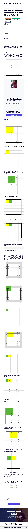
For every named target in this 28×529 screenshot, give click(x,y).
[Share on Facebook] (23, 24)
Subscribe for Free (14, 115)
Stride (6, 39)
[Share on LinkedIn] (19, 24)
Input (6, 35)
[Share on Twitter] (21, 24)
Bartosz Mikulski (8, 23)
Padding (6, 38)
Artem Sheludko (20, 524)
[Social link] (12, 514)
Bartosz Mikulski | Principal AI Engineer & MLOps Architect (13, 2)
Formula (6, 41)
